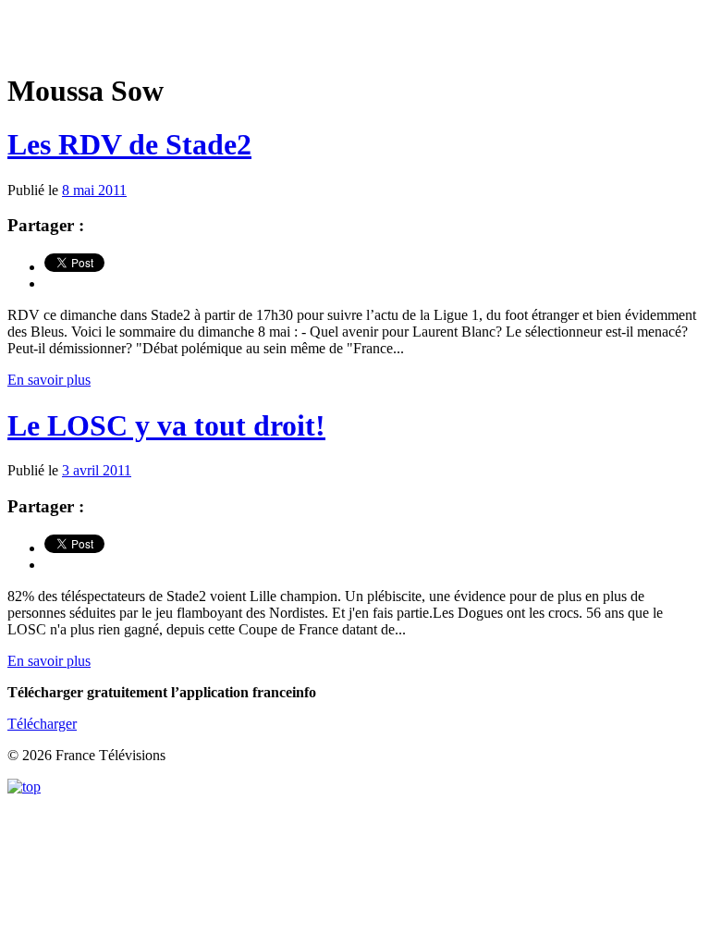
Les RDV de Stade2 (129, 144)
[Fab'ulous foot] (355, 36)
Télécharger (42, 724)
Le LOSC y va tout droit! (166, 425)
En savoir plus (49, 379)
